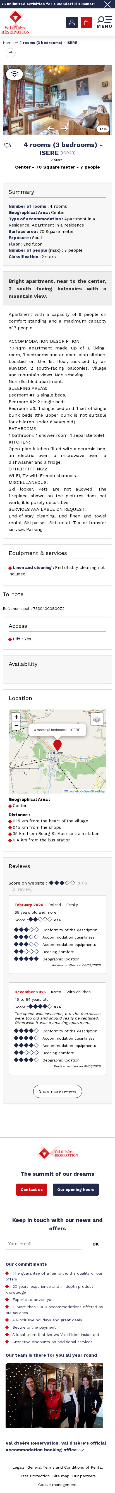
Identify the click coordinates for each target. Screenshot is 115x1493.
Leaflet (73, 791)
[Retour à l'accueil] (15, 22)
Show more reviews (57, 1091)
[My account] (72, 22)
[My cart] (86, 22)
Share (11, 52)
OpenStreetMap (94, 791)
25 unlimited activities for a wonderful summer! (48, 4)
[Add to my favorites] (7, 145)
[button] (57, 746)
